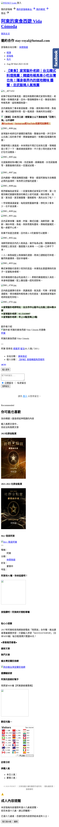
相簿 (9, 53)
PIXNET (13, 786)
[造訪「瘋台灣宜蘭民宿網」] (13, 667)
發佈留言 (5, 386)
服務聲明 (29, 789)
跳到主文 (5, 34)
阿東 (3, 333)
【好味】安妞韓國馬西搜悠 (31, 359)
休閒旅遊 (23, 47)
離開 (16, 822)
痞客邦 (16, 348)
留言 (22, 348)
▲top (3, 364)
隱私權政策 (48, 786)
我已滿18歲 (6, 822)
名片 (9, 59)
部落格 (10, 56)
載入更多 (5, 370)
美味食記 (22, 356)
